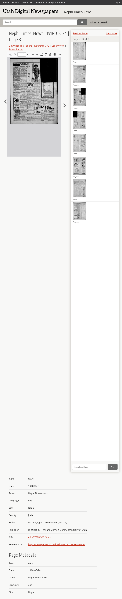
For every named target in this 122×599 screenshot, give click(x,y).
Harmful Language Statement (50, 2)
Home (6, 2)
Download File (16, 45)
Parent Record (16, 49)
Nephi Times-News (77, 12)
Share (29, 45)
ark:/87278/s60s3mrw (39, 537)
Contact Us (27, 2)
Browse (15, 2)
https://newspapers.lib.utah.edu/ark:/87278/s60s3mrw (56, 544)
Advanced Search (99, 22)
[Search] (82, 22)
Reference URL (41, 45)
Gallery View (57, 45)
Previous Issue (80, 33)
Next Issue (111, 33)
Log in (118, 2)
